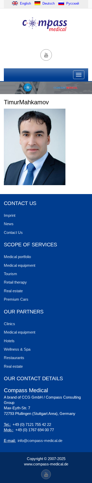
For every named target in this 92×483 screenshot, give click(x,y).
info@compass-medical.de (40, 440)
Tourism (10, 274)
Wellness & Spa (17, 349)
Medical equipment (19, 265)
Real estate (13, 291)
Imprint (9, 215)
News (9, 224)
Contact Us (13, 232)
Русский (72, 3)
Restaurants (14, 357)
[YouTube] (46, 55)
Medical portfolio (17, 257)
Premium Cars (16, 299)
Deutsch (48, 3)
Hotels (9, 341)
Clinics (9, 324)
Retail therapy (15, 282)
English (25, 3)
